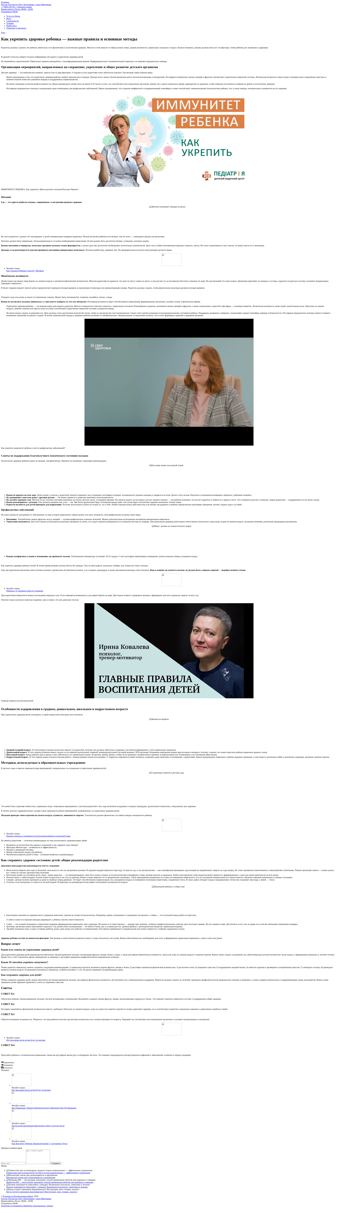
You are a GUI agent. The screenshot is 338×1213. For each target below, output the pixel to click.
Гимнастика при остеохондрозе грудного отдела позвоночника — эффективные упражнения (48, 1173)
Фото (8, 18)
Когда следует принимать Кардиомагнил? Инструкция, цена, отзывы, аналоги (41, 1192)
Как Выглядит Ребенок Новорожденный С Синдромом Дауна (39, 1143)
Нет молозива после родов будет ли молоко (25, 1040)
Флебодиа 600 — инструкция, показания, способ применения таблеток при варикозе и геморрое (49, 1182)
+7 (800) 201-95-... (16, 7)
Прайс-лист (11, 26)
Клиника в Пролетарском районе (18, 1196)
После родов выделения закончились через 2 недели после (38, 1126)
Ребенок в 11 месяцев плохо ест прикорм (24, 591)
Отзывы (10, 23)
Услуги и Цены (13, 16)
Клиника (5, 2)
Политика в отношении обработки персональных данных (27, 1206)
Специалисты (12, 21)
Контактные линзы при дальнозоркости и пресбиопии (30, 1177)
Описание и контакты (16, 28)
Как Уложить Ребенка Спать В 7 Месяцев (25, 271)
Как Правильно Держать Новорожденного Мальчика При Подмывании (44, 1108)
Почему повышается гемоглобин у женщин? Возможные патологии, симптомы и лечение (47, 1187)
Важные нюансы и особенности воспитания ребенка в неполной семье (38, 836)
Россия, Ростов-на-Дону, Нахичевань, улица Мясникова (26, 4)
